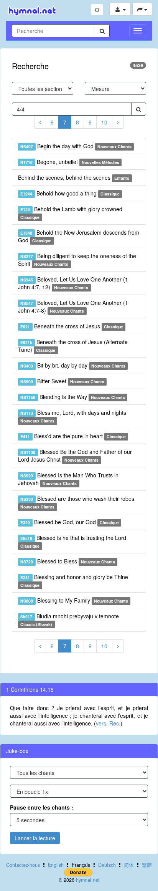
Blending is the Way (72, 397)
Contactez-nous (23, 864)
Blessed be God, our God (69, 522)
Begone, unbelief (69, 162)
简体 (129, 864)
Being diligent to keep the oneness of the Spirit (77, 259)
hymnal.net (88, 879)
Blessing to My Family (74, 600)
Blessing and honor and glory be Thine (74, 580)
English (56, 864)
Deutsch (107, 864)
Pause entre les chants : (41, 807)
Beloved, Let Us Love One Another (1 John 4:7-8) (73, 306)
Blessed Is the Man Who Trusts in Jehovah (68, 479)
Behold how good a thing (70, 193)
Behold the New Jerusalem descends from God (78, 236)
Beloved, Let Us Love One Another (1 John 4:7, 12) (73, 283)
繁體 (147, 864)
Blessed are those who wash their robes (77, 502)
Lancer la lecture (35, 838)
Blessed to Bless (67, 561)
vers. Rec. (108, 723)
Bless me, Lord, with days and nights (73, 416)
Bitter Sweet (62, 381)
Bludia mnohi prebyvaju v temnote (69, 619)
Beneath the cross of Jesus (71, 326)
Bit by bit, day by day (72, 365)
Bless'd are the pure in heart (73, 436)
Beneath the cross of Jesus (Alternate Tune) (73, 345)
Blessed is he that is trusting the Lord (73, 541)
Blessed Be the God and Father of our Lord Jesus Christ (75, 455)
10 (104, 122)
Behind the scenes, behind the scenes (73, 177)
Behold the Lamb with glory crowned (71, 212)
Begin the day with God (76, 146)
